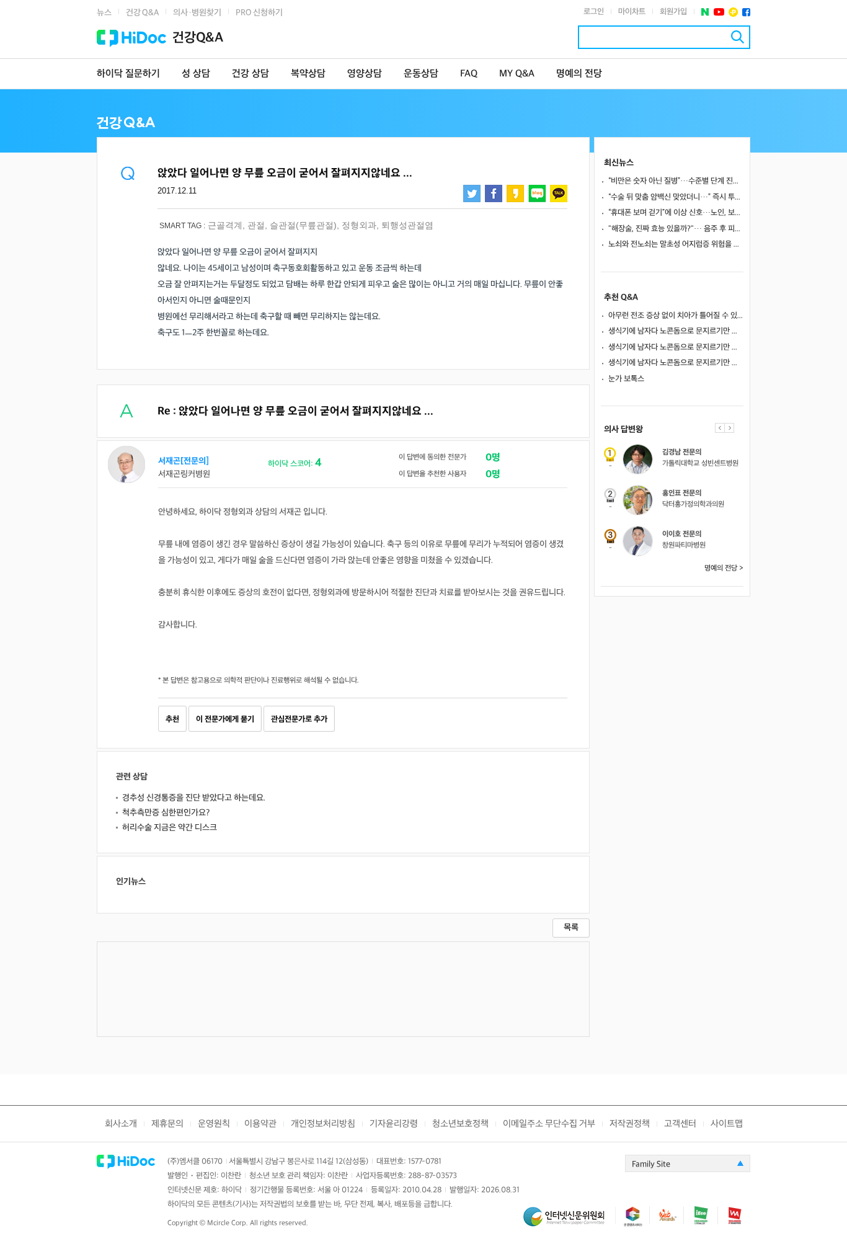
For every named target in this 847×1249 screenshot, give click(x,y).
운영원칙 (214, 1124)
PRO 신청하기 (259, 12)
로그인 (593, 12)
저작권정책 (630, 1124)
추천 (172, 719)
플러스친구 (733, 12)
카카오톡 (558, 193)
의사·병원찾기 (197, 12)
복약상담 (308, 74)
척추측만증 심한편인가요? (166, 812)
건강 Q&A (142, 12)
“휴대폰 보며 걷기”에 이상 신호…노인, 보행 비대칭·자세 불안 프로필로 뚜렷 (675, 213)
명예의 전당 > (723, 568)
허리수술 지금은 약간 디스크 (169, 827)
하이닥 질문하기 (128, 74)
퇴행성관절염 (407, 225)
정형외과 (359, 225)
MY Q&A (516, 74)
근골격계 (225, 225)
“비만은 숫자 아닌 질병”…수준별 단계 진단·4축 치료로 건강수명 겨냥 (675, 181)
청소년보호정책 (460, 1124)
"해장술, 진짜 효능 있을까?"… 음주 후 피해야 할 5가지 (675, 229)
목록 (571, 927)
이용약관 (260, 1124)
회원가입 (673, 12)
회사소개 (121, 1124)
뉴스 (104, 12)
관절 (256, 225)
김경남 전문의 (681, 452)
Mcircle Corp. (227, 1223)
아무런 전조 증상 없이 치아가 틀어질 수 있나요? (675, 316)
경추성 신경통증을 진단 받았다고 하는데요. (193, 798)
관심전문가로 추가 (299, 719)
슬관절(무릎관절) (303, 225)
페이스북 (746, 12)
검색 (737, 36)
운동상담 (421, 74)
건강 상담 (250, 74)
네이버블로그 (537, 193)
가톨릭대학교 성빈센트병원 (700, 463)
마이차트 (631, 12)
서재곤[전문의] (183, 461)
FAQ (468, 74)
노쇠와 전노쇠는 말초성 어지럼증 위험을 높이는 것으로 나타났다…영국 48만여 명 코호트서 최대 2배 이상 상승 (675, 244)
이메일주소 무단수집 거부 (549, 1124)
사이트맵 (727, 1124)
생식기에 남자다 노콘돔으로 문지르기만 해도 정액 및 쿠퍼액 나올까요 (675, 331)
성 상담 (196, 74)
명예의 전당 (579, 74)
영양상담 (364, 74)
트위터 (472, 193)
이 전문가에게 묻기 (225, 719)
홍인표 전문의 (681, 493)
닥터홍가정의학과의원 (693, 504)
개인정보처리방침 (323, 1124)
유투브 (719, 12)
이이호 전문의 (681, 534)
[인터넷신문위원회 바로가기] (569, 1222)
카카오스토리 (515, 193)
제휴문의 (167, 1124)
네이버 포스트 (705, 12)
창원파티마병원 (684, 545)
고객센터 (680, 1124)
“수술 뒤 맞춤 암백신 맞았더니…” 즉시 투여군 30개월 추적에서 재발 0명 (675, 197)
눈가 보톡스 (626, 379)
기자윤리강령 (394, 1124)
